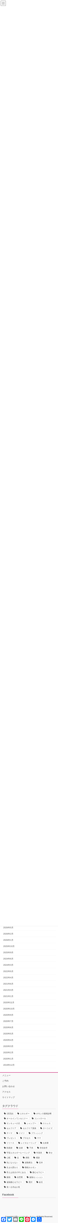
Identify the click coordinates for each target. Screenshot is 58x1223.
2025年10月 (9, 946)
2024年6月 (8, 959)
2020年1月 (8, 1059)
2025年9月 (8, 952)
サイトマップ (8, 1097)
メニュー (6, 1075)
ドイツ (22, 1133)
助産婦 (9, 1148)
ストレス (47, 1123)
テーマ (9, 1133)
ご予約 (5, 1081)
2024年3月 (8, 965)
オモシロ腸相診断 (44, 1113)
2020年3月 (8, 1046)
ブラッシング (37, 1133)
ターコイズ (47, 1128)
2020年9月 (8, 1015)
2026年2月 (8, 934)
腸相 (8, 1177)
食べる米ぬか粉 (13, 1187)
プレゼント (11, 1138)
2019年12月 (9, 1065)
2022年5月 (8, 971)
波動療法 (28, 1162)
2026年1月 (8, 940)
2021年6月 (8, 984)
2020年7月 (8, 1021)
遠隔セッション (36, 1177)
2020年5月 (8, 1033)
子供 (31, 1148)
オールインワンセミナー (17, 1118)
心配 (8, 1158)
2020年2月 (8, 1052)
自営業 (20, 1177)
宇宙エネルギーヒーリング (18, 1153)
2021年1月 (8, 996)
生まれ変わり (12, 1167)
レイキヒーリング (28, 1143)
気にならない (12, 1162)
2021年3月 (8, 990)
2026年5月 (8, 927)
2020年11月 (8, 1002)
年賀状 (39, 1153)
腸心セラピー (38, 1172)
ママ (39, 1138)
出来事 (46, 1143)
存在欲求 (43, 1148)
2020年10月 (9, 1009)
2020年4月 (8, 1040)
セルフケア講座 (29, 1128)
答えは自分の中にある (16, 1172)
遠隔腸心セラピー (14, 1182)
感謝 (38, 1158)
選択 (30, 1182)
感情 (27, 1158)
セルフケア (11, 1128)
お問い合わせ (8, 1086)
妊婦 (21, 1148)
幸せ (50, 1153)
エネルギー (25, 1113)
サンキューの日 (13, 1123)
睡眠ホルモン (30, 1167)
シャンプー (31, 1123)
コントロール (40, 1118)
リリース (10, 1143)
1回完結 (10, 1113)
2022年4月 (8, 977)
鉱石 (41, 1182)
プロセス (26, 1138)
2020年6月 (8, 1027)
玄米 (41, 1162)
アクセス (6, 1092)
